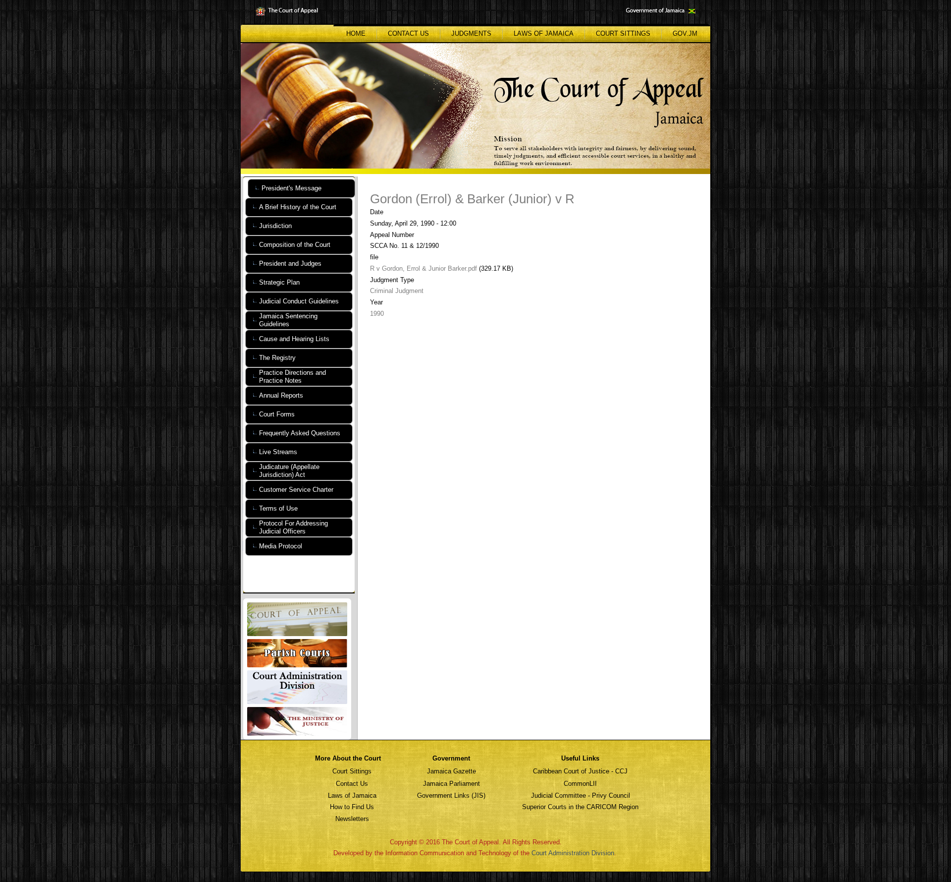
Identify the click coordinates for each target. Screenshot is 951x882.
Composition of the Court (294, 244)
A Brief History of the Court (297, 207)
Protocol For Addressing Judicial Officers (293, 527)
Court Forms (277, 414)
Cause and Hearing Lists (294, 339)
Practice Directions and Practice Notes (292, 376)
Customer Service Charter (296, 489)
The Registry (277, 357)
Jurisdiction (275, 226)
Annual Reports (281, 395)
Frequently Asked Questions (299, 433)
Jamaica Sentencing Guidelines (288, 320)
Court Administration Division (572, 853)
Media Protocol (280, 546)
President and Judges (290, 263)
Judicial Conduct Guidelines (299, 301)
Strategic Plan (279, 282)
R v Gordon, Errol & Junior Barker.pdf (423, 268)
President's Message (291, 188)
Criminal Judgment (396, 290)
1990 (377, 313)
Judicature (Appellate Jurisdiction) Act (289, 470)
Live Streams (278, 452)
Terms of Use (278, 508)
